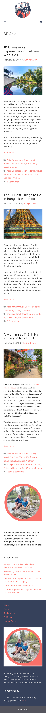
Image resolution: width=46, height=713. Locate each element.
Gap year (33, 314)
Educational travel (20, 171)
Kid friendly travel (12, 310)
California (8, 617)
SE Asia (7, 174)
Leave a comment (15, 472)
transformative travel (22, 174)
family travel (36, 171)
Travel (6, 609)
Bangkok (11, 314)
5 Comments (13, 182)
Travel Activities (17, 461)
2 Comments (13, 321)
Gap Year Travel (17, 163)
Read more (9, 152)
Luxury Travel (10, 621)
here (24, 700)
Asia (9, 160)
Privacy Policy (23, 709)
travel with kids (25, 317)
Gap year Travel (14, 464)
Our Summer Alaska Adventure (18, 585)
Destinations (9, 613)
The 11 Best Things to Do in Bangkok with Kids (22, 197)
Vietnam (14, 167)
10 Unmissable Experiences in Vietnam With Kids (21, 51)
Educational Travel (20, 160)
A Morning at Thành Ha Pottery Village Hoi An (21, 336)
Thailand (25, 310)
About (6, 605)
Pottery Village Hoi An (14, 468)
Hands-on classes (31, 464)
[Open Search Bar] (41, 22)
